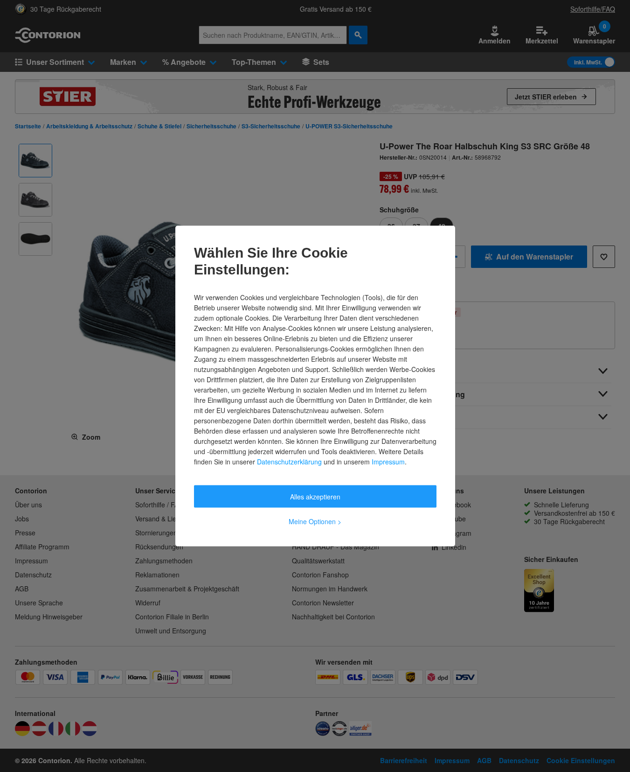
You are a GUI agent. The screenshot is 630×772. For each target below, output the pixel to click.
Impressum (388, 461)
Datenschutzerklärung (289, 461)
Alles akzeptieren (315, 496)
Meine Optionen (315, 521)
